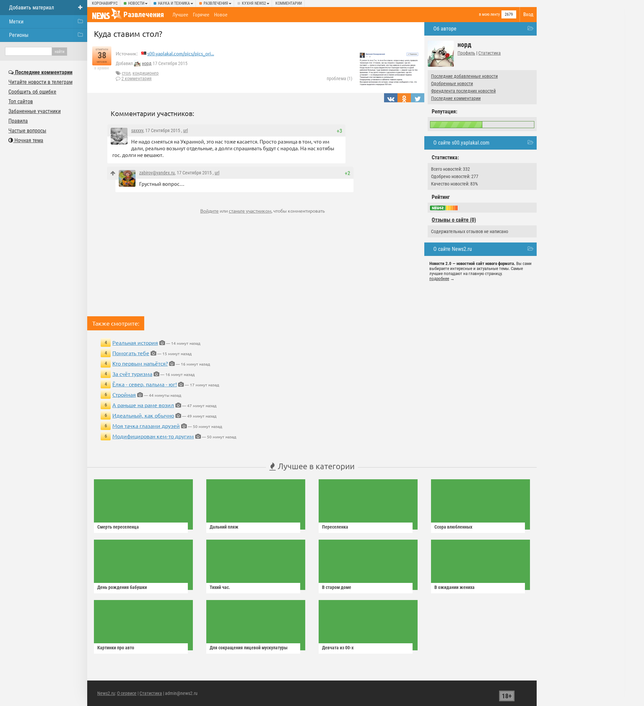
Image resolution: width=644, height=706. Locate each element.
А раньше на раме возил (143, 404)
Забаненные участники (34, 111)
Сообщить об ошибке (32, 92)
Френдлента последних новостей (463, 91)
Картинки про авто (115, 647)
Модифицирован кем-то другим (153, 436)
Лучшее (180, 15)
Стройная (124, 394)
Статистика (489, 53)
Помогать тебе (130, 352)
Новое (220, 15)
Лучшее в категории (315, 466)
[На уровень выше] (113, 173)
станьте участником (250, 211)
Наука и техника (174, 3)
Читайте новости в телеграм (40, 82)
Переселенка (335, 527)
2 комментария (136, 78)
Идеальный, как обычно (143, 415)
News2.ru (106, 693)
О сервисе (127, 693)
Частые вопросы (27, 130)
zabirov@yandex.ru (157, 172)
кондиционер (145, 73)
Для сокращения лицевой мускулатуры (248, 647)
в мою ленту (489, 14)
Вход (528, 14)
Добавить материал (31, 7)
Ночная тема (28, 140)
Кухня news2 (254, 3)
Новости (136, 3)
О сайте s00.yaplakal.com (461, 143)
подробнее (439, 278)
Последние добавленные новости (464, 76)
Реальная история (135, 342)
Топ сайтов (20, 101)
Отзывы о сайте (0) (454, 220)
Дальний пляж (224, 527)
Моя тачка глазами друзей (146, 425)
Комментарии (288, 3)
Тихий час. (220, 587)
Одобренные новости (452, 83)
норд (147, 63)
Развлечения (216, 3)
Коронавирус (105, 3)
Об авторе (445, 28)
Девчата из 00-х (338, 647)
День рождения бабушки (122, 587)
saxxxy (137, 130)
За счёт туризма (132, 373)
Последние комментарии (456, 98)
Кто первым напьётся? (140, 363)
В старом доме (336, 587)
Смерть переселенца (118, 527)
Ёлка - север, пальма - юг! (144, 384)
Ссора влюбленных (453, 527)
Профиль (466, 53)
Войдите (209, 211)
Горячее (201, 15)
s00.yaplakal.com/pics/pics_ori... (180, 53)
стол (126, 73)
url (185, 130)
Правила (18, 121)
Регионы (19, 35)
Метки (16, 21)
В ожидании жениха (454, 587)
